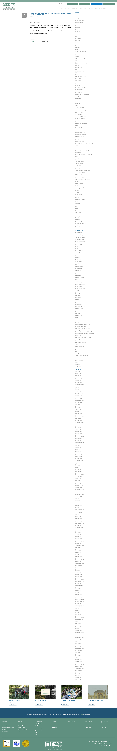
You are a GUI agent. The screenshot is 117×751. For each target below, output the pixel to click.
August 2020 (78, 476)
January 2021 (78, 473)
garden (77, 281)
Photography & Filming (81, 223)
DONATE (84, 4)
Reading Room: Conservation (82, 328)
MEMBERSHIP (108, 4)
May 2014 (78, 590)
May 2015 (78, 570)
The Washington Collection (82, 111)
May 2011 (78, 643)
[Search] (113, 8)
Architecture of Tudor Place (95, 700)
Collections (78, 259)
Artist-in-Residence (80, 118)
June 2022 (78, 447)
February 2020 (79, 485)
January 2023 (78, 435)
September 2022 (79, 442)
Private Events (79, 169)
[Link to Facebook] (55, 4)
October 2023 (78, 420)
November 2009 (79, 665)
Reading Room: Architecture (82, 326)
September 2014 (79, 585)
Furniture (77, 47)
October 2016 (78, 543)
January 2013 (78, 616)
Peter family (78, 315)
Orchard (77, 83)
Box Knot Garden (79, 24)
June (76, 62)
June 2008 (78, 679)
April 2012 (78, 625)
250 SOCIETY (96, 4)
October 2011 (78, 636)
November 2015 (79, 560)
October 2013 (78, 603)
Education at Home (80, 272)
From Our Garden (79, 277)
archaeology (78, 234)
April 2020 (78, 482)
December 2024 (79, 397)
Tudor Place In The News (81, 355)
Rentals (77, 190)
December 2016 (79, 540)
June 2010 (78, 654)
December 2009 (79, 663)
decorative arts (79, 266)
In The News (78, 194)
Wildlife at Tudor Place (81, 116)
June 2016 (78, 550)
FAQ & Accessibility (80, 178)
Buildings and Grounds (81, 252)
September (78, 98)
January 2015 (78, 578)
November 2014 (79, 581)
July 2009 (77, 672)
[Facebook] (101, 745)
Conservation (78, 131)
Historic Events (79, 140)
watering (77, 364)
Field (85, 723)
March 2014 (78, 594)
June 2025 (78, 389)
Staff (76, 105)
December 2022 (79, 436)
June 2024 (78, 406)
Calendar (77, 27)
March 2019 (78, 505)
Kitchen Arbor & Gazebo (81, 64)
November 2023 (79, 418)
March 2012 (78, 626)
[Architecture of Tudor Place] (98, 692)
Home (76, 210)
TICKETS (72, 4)
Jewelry (77, 56)
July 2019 (77, 498)
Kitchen (77, 301)
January (77, 54)
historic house (78, 293)
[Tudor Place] (8, 5)
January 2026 (78, 380)
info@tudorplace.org (107, 743)
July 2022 (77, 445)
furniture (77, 279)
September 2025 (79, 384)
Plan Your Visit (79, 174)
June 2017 (78, 531)
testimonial (78, 109)
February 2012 (79, 628)
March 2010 (78, 659)
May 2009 (78, 674)
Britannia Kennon (79, 250)
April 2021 (78, 469)
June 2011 (78, 641)
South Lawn (78, 103)
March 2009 (78, 675)
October (77, 82)
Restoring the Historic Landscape (83, 154)
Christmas (77, 255)
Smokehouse (78, 102)
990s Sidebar (78, 15)
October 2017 (78, 525)
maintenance (78, 304)
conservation (78, 261)
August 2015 (78, 565)
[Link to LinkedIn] (62, 4)
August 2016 (78, 547)
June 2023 (78, 426)
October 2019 (78, 493)
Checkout (77, 31)
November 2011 (79, 634)
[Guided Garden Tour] (45, 692)
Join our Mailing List (80, 58)
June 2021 (78, 465)
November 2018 (79, 509)
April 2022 (78, 451)
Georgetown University (81, 288)
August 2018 (78, 512)
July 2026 (77, 371)
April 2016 (78, 554)
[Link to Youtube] (64, 4)
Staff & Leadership (80, 163)
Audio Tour (78, 243)
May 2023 (78, 427)
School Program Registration (82, 94)
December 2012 (79, 617)
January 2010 (78, 661)
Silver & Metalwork (80, 100)
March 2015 (78, 574)
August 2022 (78, 444)
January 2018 (78, 521)
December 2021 (79, 456)
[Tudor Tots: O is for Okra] (71, 692)
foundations (78, 275)
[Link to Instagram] (59, 4)
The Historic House (80, 172)
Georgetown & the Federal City (83, 138)
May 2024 (78, 407)
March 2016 (78, 556)
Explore (77, 181)
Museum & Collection (80, 214)
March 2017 (78, 536)
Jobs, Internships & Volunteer (82, 179)
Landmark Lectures (80, 302)
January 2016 (78, 558)
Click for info (37, 0)
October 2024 (78, 398)
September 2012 (79, 619)
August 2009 (78, 670)
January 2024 (78, 415)
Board (76, 248)
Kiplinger (77, 299)
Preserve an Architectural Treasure (84, 143)
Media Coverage (79, 71)
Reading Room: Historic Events (83, 337)
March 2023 (78, 431)
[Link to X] (57, 4)
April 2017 (78, 534)
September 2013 (79, 605)
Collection (77, 121)
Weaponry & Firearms (81, 112)
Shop (76, 225)
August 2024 (78, 402)
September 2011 (79, 637)
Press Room (78, 322)
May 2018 (78, 516)
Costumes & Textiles (80, 33)
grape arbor (78, 292)
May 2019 (78, 502)
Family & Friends (79, 136)
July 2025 (77, 388)
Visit (76, 145)
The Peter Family (79, 161)
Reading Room (79, 216)
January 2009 (78, 677)
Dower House (78, 38)
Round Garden (79, 92)
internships (78, 297)
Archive (77, 149)
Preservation (78, 196)
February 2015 (79, 576)
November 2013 (79, 601)
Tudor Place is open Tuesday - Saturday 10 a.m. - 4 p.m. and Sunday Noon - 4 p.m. (20, 0)
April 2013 (78, 612)
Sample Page (78, 217)
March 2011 (78, 646)
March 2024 (78, 411)
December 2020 (79, 474)
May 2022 (78, 449)
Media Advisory (79, 308)
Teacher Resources (80, 107)
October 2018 (78, 511)
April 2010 (78, 657)
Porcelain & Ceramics (80, 87)
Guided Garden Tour (40, 700)
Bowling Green (79, 22)
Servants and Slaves (80, 342)
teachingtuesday (79, 346)
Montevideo (78, 311)
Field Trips (78, 44)
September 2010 (79, 648)
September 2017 (79, 527)
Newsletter (78, 313)
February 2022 (79, 455)
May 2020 (78, 480)
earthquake (78, 270)
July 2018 (77, 514)
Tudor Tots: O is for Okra (68, 700)
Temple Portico (79, 348)
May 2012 (78, 623)
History (77, 53)
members (77, 310)
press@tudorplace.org (35, 41)
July (76, 60)
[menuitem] (72, 4)
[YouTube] (109, 745)
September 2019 (79, 494)
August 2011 (78, 639)
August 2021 (78, 462)
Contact (77, 205)
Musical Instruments (80, 76)
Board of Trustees (79, 20)
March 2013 (78, 614)
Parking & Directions (80, 176)
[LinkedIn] (107, 745)
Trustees (77, 353)
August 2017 (78, 529)
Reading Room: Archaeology (82, 324)
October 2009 (78, 666)
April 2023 (78, 429)
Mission (77, 74)
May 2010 (78, 655)
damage (77, 263)
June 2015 (78, 569)
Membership (78, 219)
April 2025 (78, 391)
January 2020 (78, 487)
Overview (77, 85)
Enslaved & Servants (80, 134)
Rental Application (80, 199)
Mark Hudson (78, 67)
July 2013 (77, 608)
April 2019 (78, 503)
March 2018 (78, 518)
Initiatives (77, 197)
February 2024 (79, 413)
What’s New (78, 114)
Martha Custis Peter (80, 306)
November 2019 (79, 491)
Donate (77, 167)
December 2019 (79, 489)
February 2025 (79, 393)
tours (76, 351)
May (76, 69)
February (77, 42)
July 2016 (77, 549)
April (76, 16)
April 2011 (78, 645)
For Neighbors (79, 183)
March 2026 (78, 377)
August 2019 (78, 496)
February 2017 (79, 538)
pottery (77, 317)
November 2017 (79, 523)
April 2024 (78, 409)
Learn (76, 156)
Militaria (77, 73)
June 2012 (78, 621)
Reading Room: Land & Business (83, 339)
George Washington (80, 284)
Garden (77, 208)
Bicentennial (78, 245)
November (78, 80)
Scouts (77, 96)
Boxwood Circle (79, 26)
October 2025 (78, 382)
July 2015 (77, 567)
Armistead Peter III (80, 237)
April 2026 (78, 375)
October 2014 (78, 583)
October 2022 (78, 440)
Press (76, 185)
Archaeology (78, 127)
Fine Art (77, 45)
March (77, 65)
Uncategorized (79, 360)
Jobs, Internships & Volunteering (8, 727)
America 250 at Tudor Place (82, 170)
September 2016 (79, 545)
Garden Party (78, 221)
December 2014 (79, 579)
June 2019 (78, 500)
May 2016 (78, 552)
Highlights (78, 158)
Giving (77, 290)
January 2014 (78, 598)
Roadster (77, 91)
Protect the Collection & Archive (83, 147)
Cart (76, 29)
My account (78, 78)
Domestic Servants (80, 132)
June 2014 (78, 588)
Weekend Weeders (14, 700)
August (77, 18)
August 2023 (78, 424)
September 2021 (79, 460)
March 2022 (78, 453)
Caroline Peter (79, 254)
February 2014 (79, 596)
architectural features (80, 236)
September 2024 (79, 400)
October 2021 (78, 458)
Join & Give (78, 212)
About (76, 201)
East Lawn (78, 40)
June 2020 (78, 478)
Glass (76, 49)
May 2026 (78, 373)
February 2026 (79, 379)
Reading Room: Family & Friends (83, 331)
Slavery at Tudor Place (81, 123)
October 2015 (78, 561)
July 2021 (77, 464)
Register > (13, 704)
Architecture (78, 129)
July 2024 (77, 404)
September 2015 (79, 563)
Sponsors (77, 192)
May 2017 (78, 532)
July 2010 (77, 652)
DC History (78, 264)
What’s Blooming (79, 187)
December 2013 (79, 599)
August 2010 (78, 650)
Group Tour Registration (81, 51)
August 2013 (78, 607)
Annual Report (79, 232)
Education (77, 206)
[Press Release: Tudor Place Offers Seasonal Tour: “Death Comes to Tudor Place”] (24, 15)
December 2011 (79, 632)
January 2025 (78, 395)
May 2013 (78, 610)
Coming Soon (78, 159)
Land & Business (79, 141)
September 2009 (79, 668)
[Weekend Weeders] (19, 692)
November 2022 (79, 438)
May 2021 (78, 467)
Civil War (77, 257)
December (78, 35)
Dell (76, 36)
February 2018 (79, 520)
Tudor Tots (78, 359)
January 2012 (78, 630)
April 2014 (78, 592)
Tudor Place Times (80, 357)
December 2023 (79, 417)
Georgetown (78, 286)
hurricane (77, 295)
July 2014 (77, 587)
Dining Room (78, 268)
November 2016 (79, 541)
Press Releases (79, 89)
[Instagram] (104, 745)
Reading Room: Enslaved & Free (83, 330)
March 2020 (78, 484)
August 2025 (78, 386)
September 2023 (79, 422)
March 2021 (78, 471)
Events (77, 274)
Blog (76, 125)
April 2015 (78, 572)
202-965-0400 (97, 743)
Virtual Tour (78, 226)
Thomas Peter (79, 350)
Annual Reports (79, 188)
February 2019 (79, 507)
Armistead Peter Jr (80, 239)
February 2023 (79, 433)
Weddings (78, 165)
